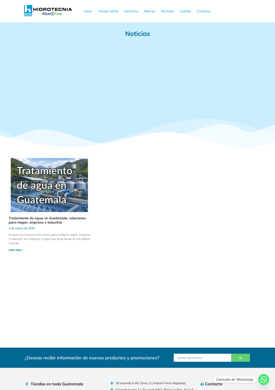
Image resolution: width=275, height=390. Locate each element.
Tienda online (108, 11)
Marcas (149, 11)
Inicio (88, 11)
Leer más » (16, 250)
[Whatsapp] (263, 379)
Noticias (167, 11)
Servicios (131, 11)
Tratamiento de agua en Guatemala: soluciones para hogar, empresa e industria (47, 220)
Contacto (204, 11)
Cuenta (185, 11)
